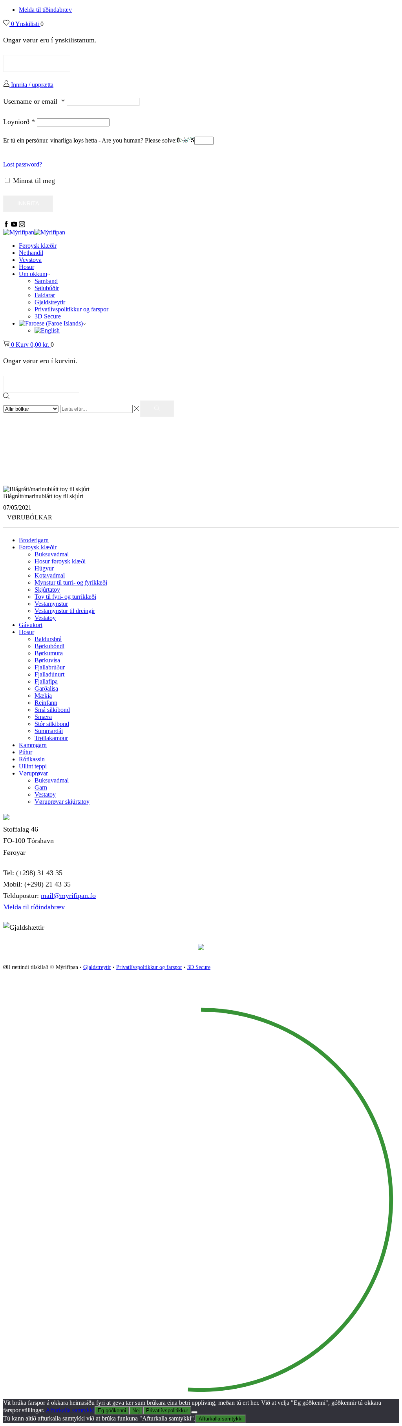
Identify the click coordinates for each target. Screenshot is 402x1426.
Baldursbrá (48, 639)
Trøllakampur (51, 738)
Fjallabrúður (50, 667)
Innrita (28, 204)
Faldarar (45, 295)
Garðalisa (46, 688)
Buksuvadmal (52, 554)
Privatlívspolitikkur (167, 1410)
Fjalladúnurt (49, 674)
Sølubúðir (47, 288)
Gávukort (30, 625)
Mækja (43, 695)
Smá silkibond (52, 709)
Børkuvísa (47, 660)
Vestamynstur (51, 603)
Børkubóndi (49, 646)
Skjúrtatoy (47, 589)
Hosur (26, 266)
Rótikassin (32, 759)
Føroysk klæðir (38, 245)
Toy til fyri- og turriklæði (65, 596)
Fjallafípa (46, 681)
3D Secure (48, 316)
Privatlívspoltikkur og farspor (149, 967)
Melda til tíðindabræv (45, 9)
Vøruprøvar (33, 773)
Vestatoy (45, 617)
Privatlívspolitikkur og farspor (71, 309)
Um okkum (33, 274)
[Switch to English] (47, 330)
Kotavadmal (50, 575)
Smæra (43, 716)
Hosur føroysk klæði (60, 561)
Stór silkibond (52, 723)
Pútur (25, 752)
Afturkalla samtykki (70, 1410)
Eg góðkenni (112, 1410)
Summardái (49, 731)
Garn (41, 787)
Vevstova (30, 259)
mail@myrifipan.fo (68, 895)
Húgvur (44, 568)
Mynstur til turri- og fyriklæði (71, 582)
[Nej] (194, 1412)
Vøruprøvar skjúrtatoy (62, 801)
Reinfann (46, 702)
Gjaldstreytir (50, 302)
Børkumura (49, 653)
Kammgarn (33, 745)
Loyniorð (19, 122)
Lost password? (22, 164)
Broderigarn (34, 540)
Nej (136, 1410)
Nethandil (31, 252)
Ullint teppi (33, 766)
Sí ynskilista (36, 63)
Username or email (34, 101)
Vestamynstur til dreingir (65, 610)
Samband (46, 281)
